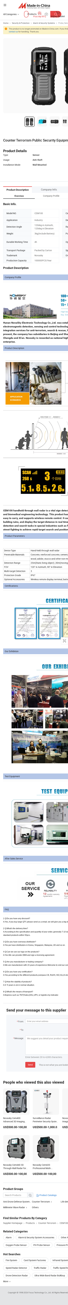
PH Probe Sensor (41, 1245)
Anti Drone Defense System (16, 1201)
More (6, 1281)
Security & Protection (21, 23)
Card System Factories (35, 1260)
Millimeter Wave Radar (14, 1207)
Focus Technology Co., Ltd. (40, 1292)
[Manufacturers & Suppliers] (34, 5)
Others (35, 1207)
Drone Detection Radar (17, 1275)
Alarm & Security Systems (44, 23)
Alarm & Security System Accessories (36, 1237)
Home (5, 23)
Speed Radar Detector (16, 1267)
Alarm (9, 1237)
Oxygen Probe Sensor (16, 1245)
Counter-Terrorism (41, 1201)
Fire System (11, 1260)
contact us (13, 31)
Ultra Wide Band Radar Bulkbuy (49, 1275)
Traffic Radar (40, 1267)
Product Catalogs (48, 1195)
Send (30, 1064)
